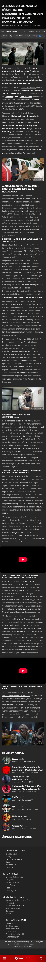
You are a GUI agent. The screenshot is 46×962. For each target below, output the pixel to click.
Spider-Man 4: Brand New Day (18, 900)
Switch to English (12, 937)
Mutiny (8, 857)
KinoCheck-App (12, 926)
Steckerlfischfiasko (13, 882)
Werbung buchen (12, 929)
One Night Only (12, 854)
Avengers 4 (10, 880)
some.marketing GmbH (25, 942)
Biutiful (37, 421)
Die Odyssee (11, 911)
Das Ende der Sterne (14, 859)
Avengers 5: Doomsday (15, 877)
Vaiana (8, 914)
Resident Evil (11, 865)
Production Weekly (28, 87)
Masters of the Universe (15, 905)
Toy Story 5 (10, 903)
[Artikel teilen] (10, 36)
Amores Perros (26, 245)
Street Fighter (11, 890)
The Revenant (26, 96)
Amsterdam (7, 109)
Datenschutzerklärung (23, 946)
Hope (8, 888)
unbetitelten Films (27, 131)
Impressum (33, 944)
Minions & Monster (13, 908)
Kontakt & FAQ (11, 923)
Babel (37, 339)
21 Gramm (10, 301)
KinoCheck (7, 942)
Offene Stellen (11, 931)
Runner (8, 862)
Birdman (9, 96)
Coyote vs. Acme (12, 867)
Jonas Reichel (11, 31)
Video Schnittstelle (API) (15, 934)
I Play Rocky (10, 885)
